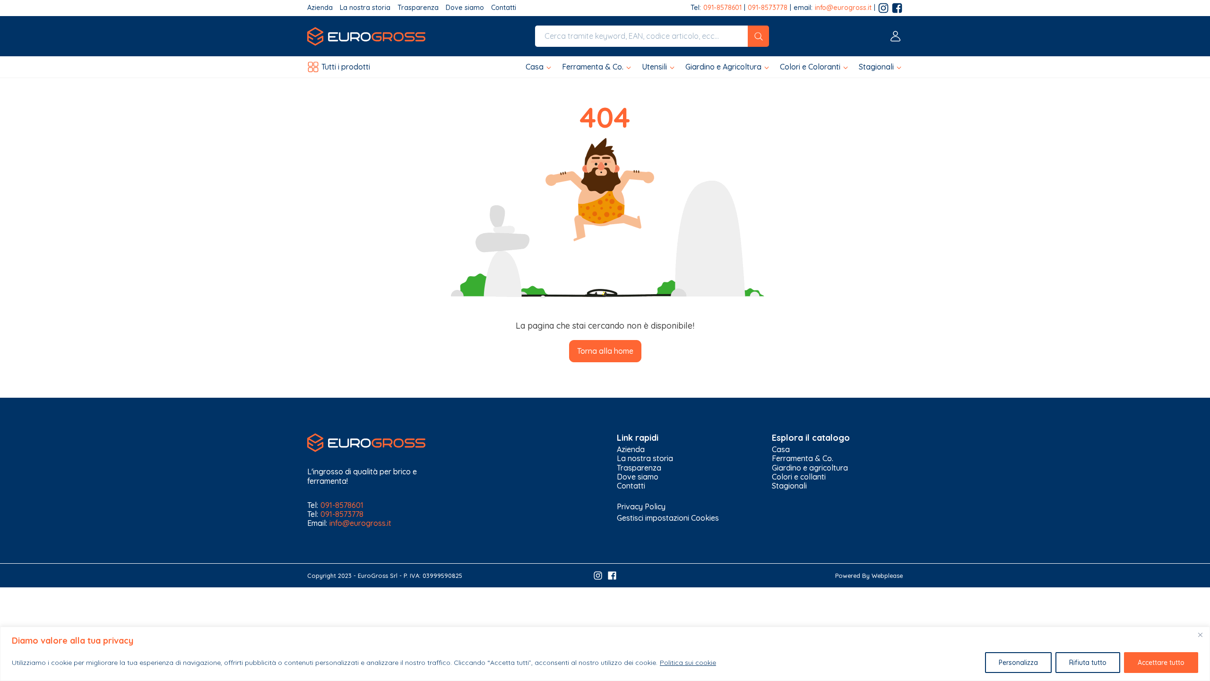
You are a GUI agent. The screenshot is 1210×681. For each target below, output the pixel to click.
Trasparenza (418, 8)
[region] (605, 654)
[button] (539, 66)
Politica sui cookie (688, 662)
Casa (781, 449)
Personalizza (1018, 662)
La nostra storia (365, 8)
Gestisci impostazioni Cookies (668, 518)
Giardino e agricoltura (810, 467)
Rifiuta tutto (1087, 662)
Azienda (320, 8)
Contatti (503, 8)
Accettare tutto (1161, 662)
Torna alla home (605, 351)
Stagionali (789, 485)
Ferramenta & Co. (802, 458)
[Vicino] (1200, 634)
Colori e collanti (799, 476)
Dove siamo (465, 8)
